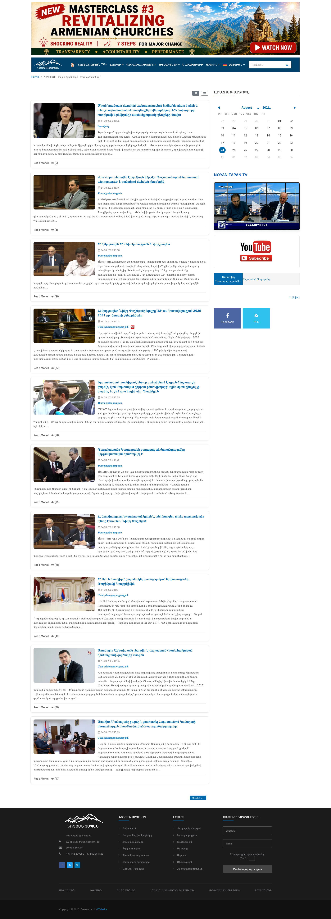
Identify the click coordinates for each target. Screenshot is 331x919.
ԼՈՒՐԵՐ (116, 64)
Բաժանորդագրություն (247, 869)
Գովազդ (96, 890)
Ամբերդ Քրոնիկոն (133, 868)
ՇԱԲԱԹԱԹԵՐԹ (193, 64)
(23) (57, 368)
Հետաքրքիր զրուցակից (136, 861)
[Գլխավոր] (72, 64)
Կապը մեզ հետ (126, 890)
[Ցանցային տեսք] (204, 93)
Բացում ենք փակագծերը (137, 835)
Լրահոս (178, 817)
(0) (56, 162)
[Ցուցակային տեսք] (195, 93)
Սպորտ (181, 855)
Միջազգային (185, 861)
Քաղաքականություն (189, 828)
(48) (57, 564)
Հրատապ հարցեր (132, 841)
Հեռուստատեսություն (224, 890)
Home (35, 76)
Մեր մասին (67, 890)
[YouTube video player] (132, 326)
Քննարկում (129, 828)
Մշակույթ (182, 848)
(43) (57, 636)
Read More (41, 162)
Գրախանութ (263, 890)
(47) (57, 778)
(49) (57, 707)
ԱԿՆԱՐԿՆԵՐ (168, 64)
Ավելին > (198, 798)
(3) (56, 229)
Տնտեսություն (185, 841)
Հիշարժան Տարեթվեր (256, 279)
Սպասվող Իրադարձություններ (228, 279)
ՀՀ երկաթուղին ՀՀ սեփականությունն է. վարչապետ (134, 244)
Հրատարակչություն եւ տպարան (172, 890)
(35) (57, 502)
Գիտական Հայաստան (135, 855)
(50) (57, 435)
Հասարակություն (187, 835)
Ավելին (293, 297)
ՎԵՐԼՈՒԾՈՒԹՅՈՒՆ (140, 64)
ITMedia (102, 909)
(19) (57, 296)
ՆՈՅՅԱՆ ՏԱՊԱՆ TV (91, 64)
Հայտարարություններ (189, 868)
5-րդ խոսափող (131, 848)
